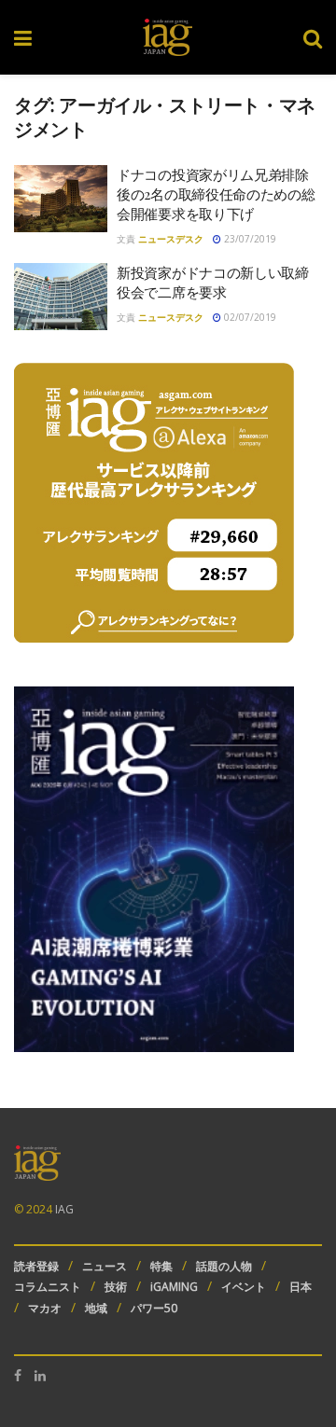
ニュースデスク (170, 238)
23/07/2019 (248, 238)
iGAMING (174, 1287)
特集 (161, 1266)
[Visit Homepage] (167, 37)
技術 (116, 1287)
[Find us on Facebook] (17, 1375)
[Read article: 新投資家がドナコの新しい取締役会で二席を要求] (60, 296)
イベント (243, 1287)
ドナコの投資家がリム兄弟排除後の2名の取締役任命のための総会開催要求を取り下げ (216, 194)
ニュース (104, 1266)
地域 (96, 1308)
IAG (64, 1209)
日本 (300, 1287)
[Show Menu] (23, 37)
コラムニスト (47, 1287)
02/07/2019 (248, 317)
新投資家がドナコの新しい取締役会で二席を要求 (213, 282)
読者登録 (36, 1266)
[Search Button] (312, 37)
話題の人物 (224, 1266)
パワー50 (154, 1308)
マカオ (45, 1308)
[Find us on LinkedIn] (40, 1375)
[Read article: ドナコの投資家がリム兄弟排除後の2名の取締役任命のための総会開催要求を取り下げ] (60, 198)
